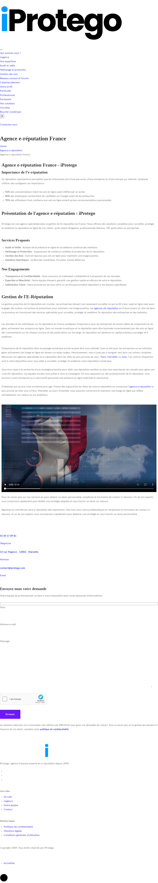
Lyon (124, 357)
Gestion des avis (9, 74)
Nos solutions (7, 103)
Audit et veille (7, 65)
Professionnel (7, 95)
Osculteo (5, 107)
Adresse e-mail (8, 624)
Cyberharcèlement (10, 82)
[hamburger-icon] (1, 49)
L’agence (4, 57)
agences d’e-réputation (105, 308)
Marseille (112, 357)
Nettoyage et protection (13, 70)
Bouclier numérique (10, 112)
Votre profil (6, 86)
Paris (103, 357)
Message (4, 641)
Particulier (5, 91)
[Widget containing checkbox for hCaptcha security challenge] (23, 699)
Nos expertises (8, 61)
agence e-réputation (140, 386)
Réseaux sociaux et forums (14, 78)
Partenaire (5, 99)
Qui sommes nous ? (10, 53)
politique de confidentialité (54, 729)
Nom (2, 607)
